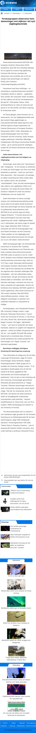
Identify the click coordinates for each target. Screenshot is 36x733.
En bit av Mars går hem (16, 576)
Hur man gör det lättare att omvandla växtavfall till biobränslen (16, 714)
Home (6, 9)
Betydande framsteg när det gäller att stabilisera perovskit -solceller (20, 545)
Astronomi (28, 9)
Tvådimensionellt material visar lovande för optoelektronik (16, 697)
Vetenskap (16, 13)
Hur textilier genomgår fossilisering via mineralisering (18, 528)
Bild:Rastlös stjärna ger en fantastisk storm (16, 608)
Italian (14, 723)
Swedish (4, 726)
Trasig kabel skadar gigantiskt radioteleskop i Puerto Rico (16, 659)
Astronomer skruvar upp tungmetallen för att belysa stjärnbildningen (19, 476)
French (5, 723)
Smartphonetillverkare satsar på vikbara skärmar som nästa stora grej (16, 681)
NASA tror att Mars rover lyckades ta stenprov (16, 624)
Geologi (12, 726)
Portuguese (30, 723)
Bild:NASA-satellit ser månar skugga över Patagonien (16, 641)
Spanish (22, 723)
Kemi (17, 9)
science (6, 13)
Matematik (21, 726)
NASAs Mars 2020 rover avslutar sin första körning (16, 592)
